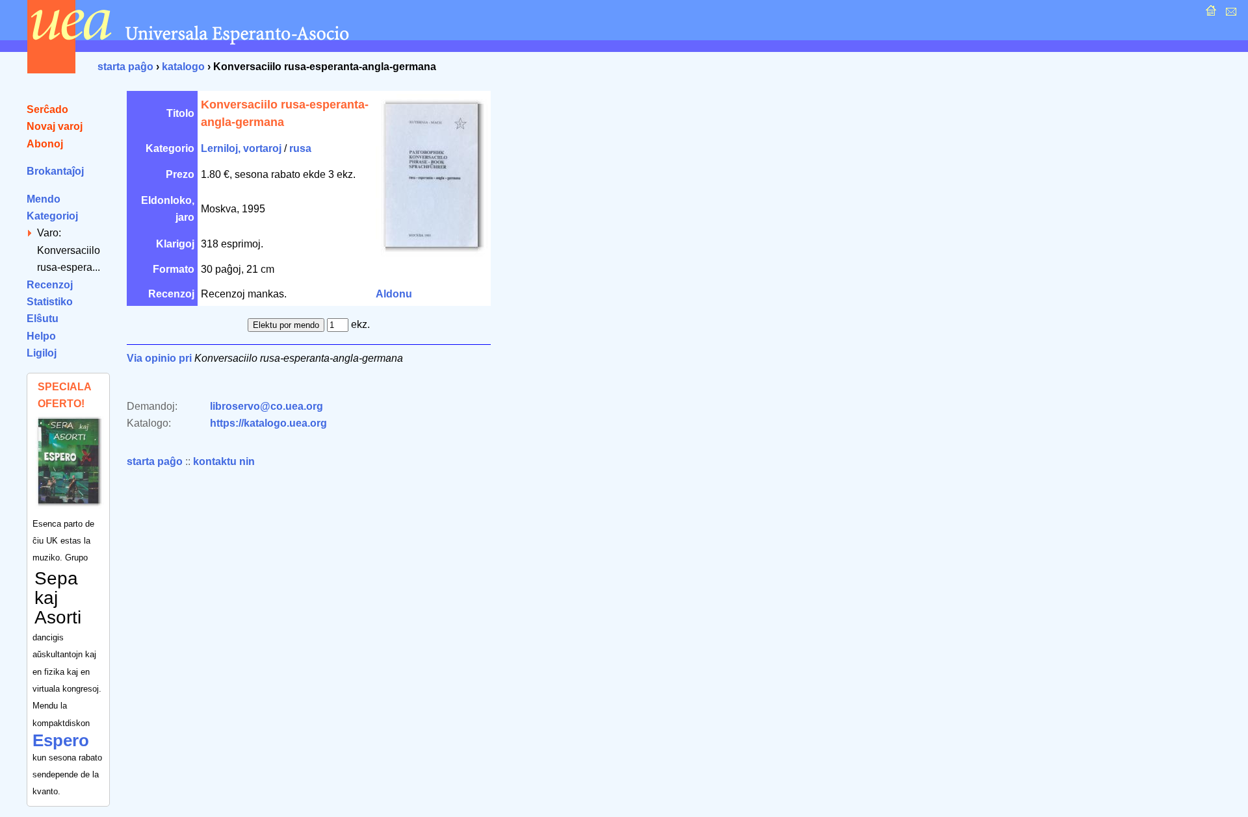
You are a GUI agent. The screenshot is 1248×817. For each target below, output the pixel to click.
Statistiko (50, 301)
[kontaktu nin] (1229, 13)
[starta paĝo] (1209, 13)
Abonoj (45, 143)
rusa (300, 148)
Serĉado (47, 109)
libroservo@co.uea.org (266, 406)
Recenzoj (50, 284)
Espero (60, 740)
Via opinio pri (159, 358)
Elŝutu (42, 318)
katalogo (183, 66)
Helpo (41, 336)
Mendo (43, 199)
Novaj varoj (55, 126)
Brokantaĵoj (55, 171)
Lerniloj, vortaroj (241, 148)
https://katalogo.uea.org (268, 423)
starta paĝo (125, 66)
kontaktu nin (224, 461)
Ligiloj (42, 352)
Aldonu (394, 293)
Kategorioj (52, 215)
